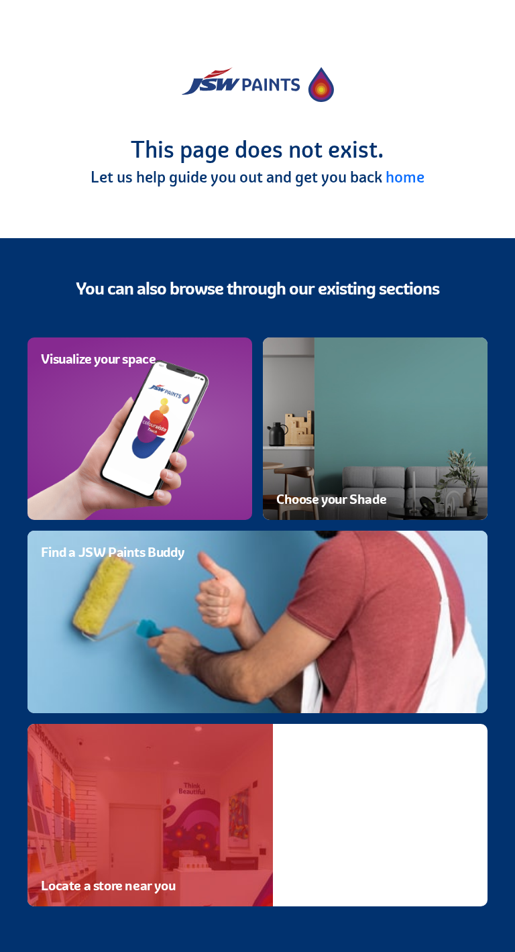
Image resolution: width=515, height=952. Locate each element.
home (405, 177)
